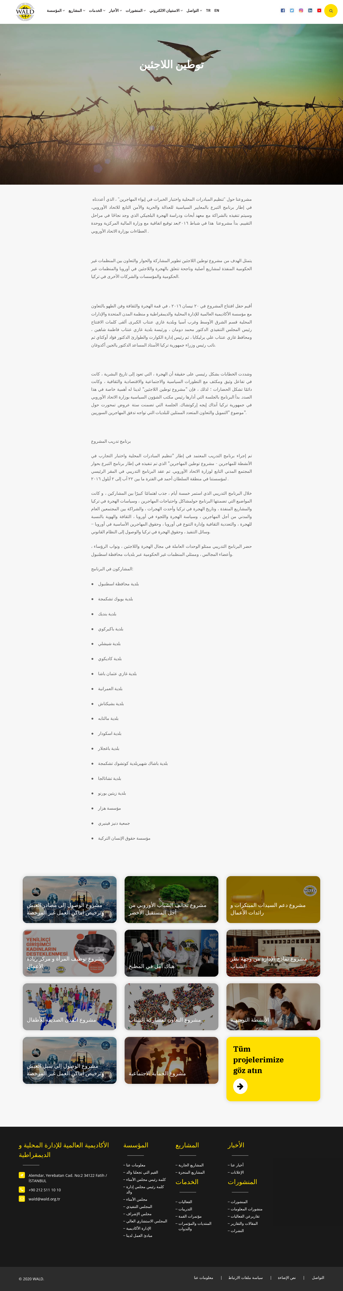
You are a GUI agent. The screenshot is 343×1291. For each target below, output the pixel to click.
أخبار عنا (237, 1164)
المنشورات (134, 10)
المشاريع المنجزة (191, 1172)
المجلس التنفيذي (139, 1206)
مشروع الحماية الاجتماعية (157, 1073)
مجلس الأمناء (136, 1199)
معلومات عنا (136, 1164)
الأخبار (114, 10)
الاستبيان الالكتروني (165, 10)
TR (208, 10)
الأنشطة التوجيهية (249, 1019)
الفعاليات (185, 1201)
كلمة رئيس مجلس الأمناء (146, 1179)
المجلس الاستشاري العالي (146, 1220)
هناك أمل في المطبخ (152, 966)
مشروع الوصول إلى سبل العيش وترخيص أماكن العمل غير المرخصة (65, 1069)
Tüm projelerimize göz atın (258, 1059)
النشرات (237, 1230)
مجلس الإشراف (139, 1213)
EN (216, 10)
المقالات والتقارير (244, 1223)
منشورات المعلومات (247, 1208)
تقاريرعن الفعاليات (245, 1216)
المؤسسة (54, 10)
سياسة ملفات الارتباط (245, 1277)
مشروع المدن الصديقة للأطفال (61, 1019)
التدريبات (185, 1208)
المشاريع (76, 10)
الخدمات (96, 10)
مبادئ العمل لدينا (139, 1235)
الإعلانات (237, 1172)
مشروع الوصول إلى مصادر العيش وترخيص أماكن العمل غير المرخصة (65, 908)
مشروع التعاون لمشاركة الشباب (165, 1019)
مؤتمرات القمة (190, 1216)
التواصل (193, 10)
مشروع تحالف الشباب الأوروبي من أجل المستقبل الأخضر (168, 908)
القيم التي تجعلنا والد (142, 1172)
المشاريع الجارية (191, 1164)
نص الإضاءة (287, 1277)
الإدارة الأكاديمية (138, 1228)
